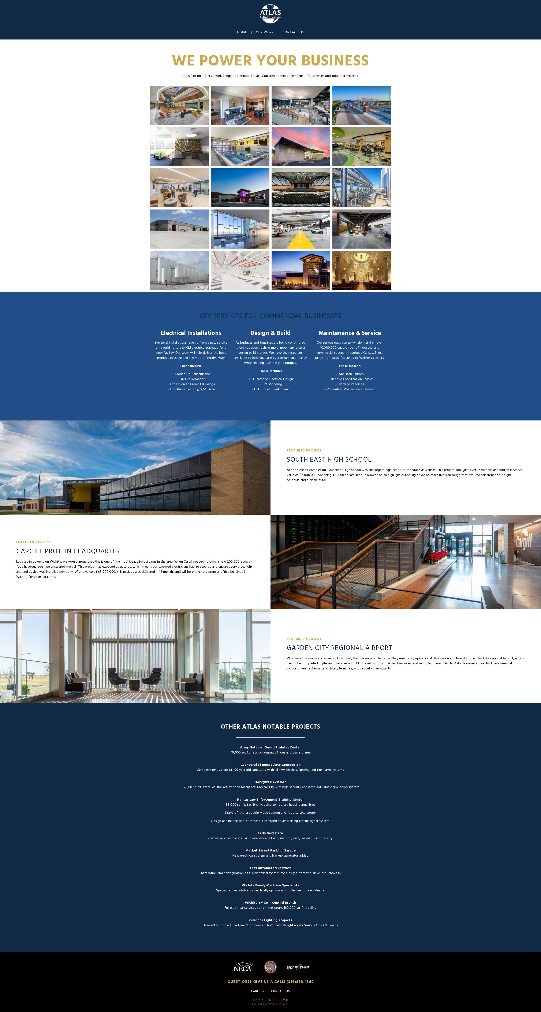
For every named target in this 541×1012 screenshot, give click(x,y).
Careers (257, 991)
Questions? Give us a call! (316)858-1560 (270, 982)
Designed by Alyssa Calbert (270, 1004)
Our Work (265, 32)
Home (242, 32)
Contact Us (293, 32)
